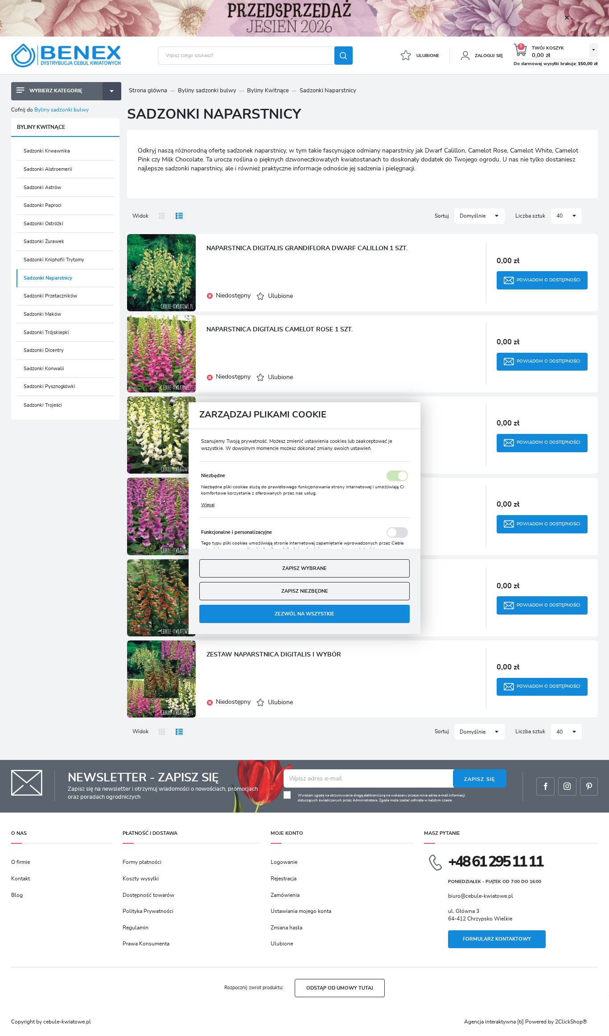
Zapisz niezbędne (304, 591)
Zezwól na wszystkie (304, 613)
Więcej (207, 505)
